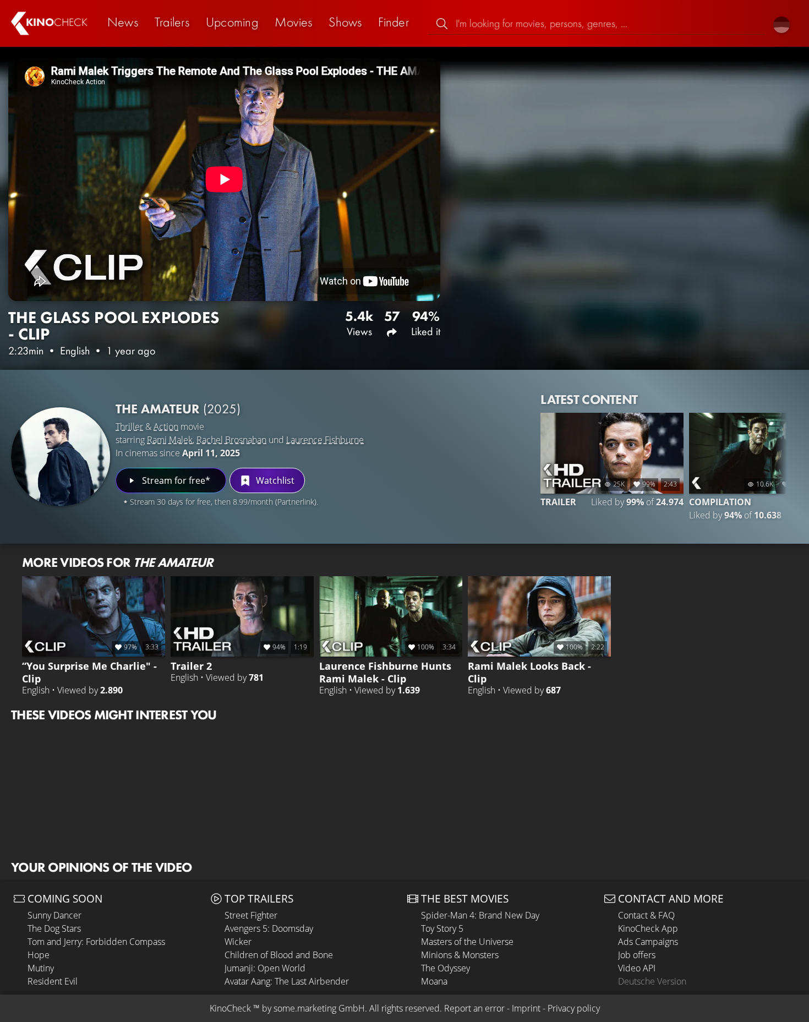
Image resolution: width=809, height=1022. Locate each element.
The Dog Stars (54, 928)
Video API (636, 968)
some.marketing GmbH (319, 1008)
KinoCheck (230, 1008)
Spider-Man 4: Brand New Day (480, 915)
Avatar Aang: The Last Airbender (287, 981)
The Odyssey (445, 968)
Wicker (238, 941)
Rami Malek (170, 440)
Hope (39, 954)
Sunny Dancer (54, 915)
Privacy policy (574, 1008)
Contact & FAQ (646, 915)
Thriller (129, 426)
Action (166, 426)
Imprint (526, 1008)
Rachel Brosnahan (231, 440)
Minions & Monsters (460, 954)
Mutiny (41, 968)
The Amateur (178, 408)
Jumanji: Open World (265, 968)
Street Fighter (251, 915)
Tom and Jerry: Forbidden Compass (96, 941)
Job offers (636, 954)
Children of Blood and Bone (279, 954)
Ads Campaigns (648, 941)
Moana (434, 981)
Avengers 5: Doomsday (269, 928)
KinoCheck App (648, 928)
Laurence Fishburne (325, 440)
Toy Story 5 (442, 928)
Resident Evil (53, 981)
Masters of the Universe (467, 941)
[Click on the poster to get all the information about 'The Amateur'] (60, 456)
